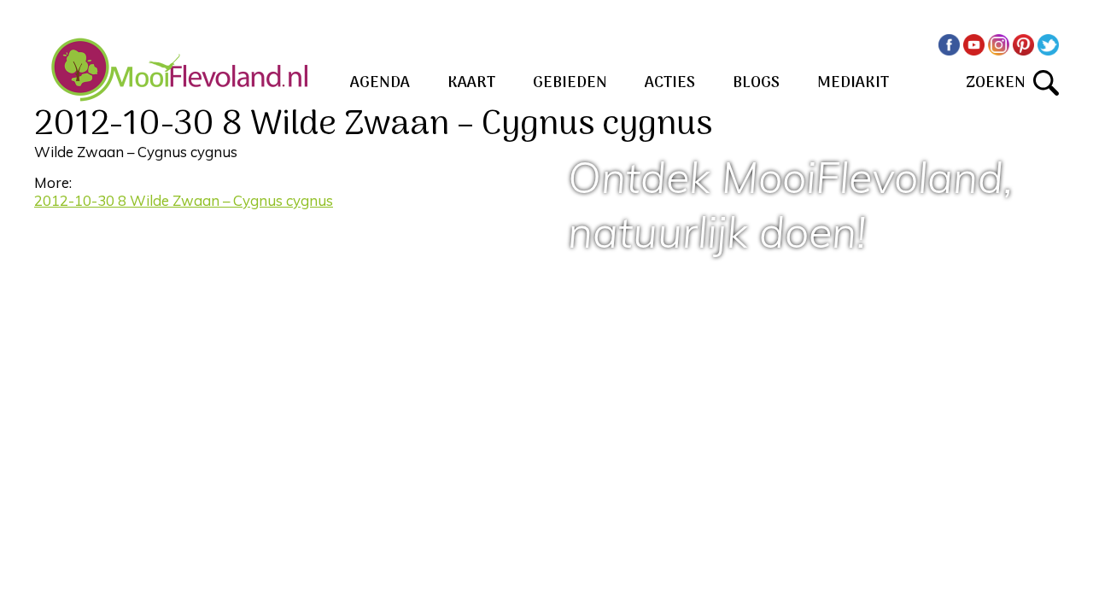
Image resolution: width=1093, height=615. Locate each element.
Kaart (471, 83)
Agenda (380, 83)
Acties (670, 83)
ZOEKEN (999, 83)
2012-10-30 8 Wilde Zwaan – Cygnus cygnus (183, 200)
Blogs (756, 83)
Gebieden (570, 83)
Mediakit (853, 83)
